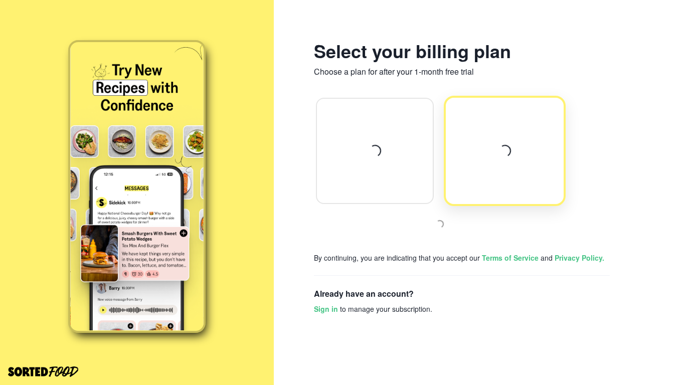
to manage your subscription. (373, 309)
